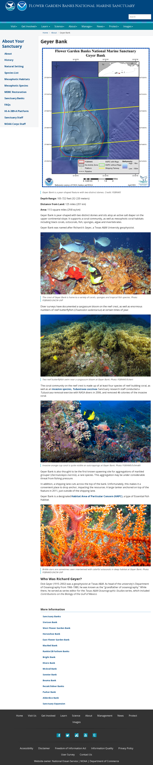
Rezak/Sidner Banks (53, 686)
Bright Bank (49, 657)
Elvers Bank (49, 663)
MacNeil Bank (50, 645)
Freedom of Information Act (70, 748)
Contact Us (86, 754)
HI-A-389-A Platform (16, 111)
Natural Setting (14, 66)
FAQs (7, 104)
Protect (133, 715)
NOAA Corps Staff (15, 124)
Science (76, 715)
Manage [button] (86, 26)
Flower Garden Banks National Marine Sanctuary (82, 5)
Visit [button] (13, 26)
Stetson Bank (50, 622)
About (54, 32)
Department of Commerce (104, 761)
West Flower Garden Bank (56, 628)
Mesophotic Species (16, 85)
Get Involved (48, 715)
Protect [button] (113, 26)
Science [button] (59, 26)
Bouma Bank (49, 680)
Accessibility (26, 748)
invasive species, (74, 389)
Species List (11, 72)
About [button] (72, 26)
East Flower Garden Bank (56, 639)
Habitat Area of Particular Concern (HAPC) (96, 496)
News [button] (100, 26)
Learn (63, 715)
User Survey (68, 754)
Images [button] (127, 26)
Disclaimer (44, 748)
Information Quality (102, 748)
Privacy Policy (125, 748)
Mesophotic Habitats (17, 79)
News (120, 715)
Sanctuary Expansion (54, 703)
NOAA (83, 761)
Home (45, 32)
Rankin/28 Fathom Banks (56, 651)
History (8, 60)
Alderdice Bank (51, 697)
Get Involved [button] (28, 26)
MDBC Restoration (15, 92)
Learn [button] (45, 26)
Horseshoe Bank (51, 633)
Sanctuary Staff (13, 117)
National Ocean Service (65, 761)
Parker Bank (49, 692)
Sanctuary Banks (14, 98)
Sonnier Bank (50, 674)
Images (76, 722)
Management (104, 715)
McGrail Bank (50, 668)
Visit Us (32, 715)
